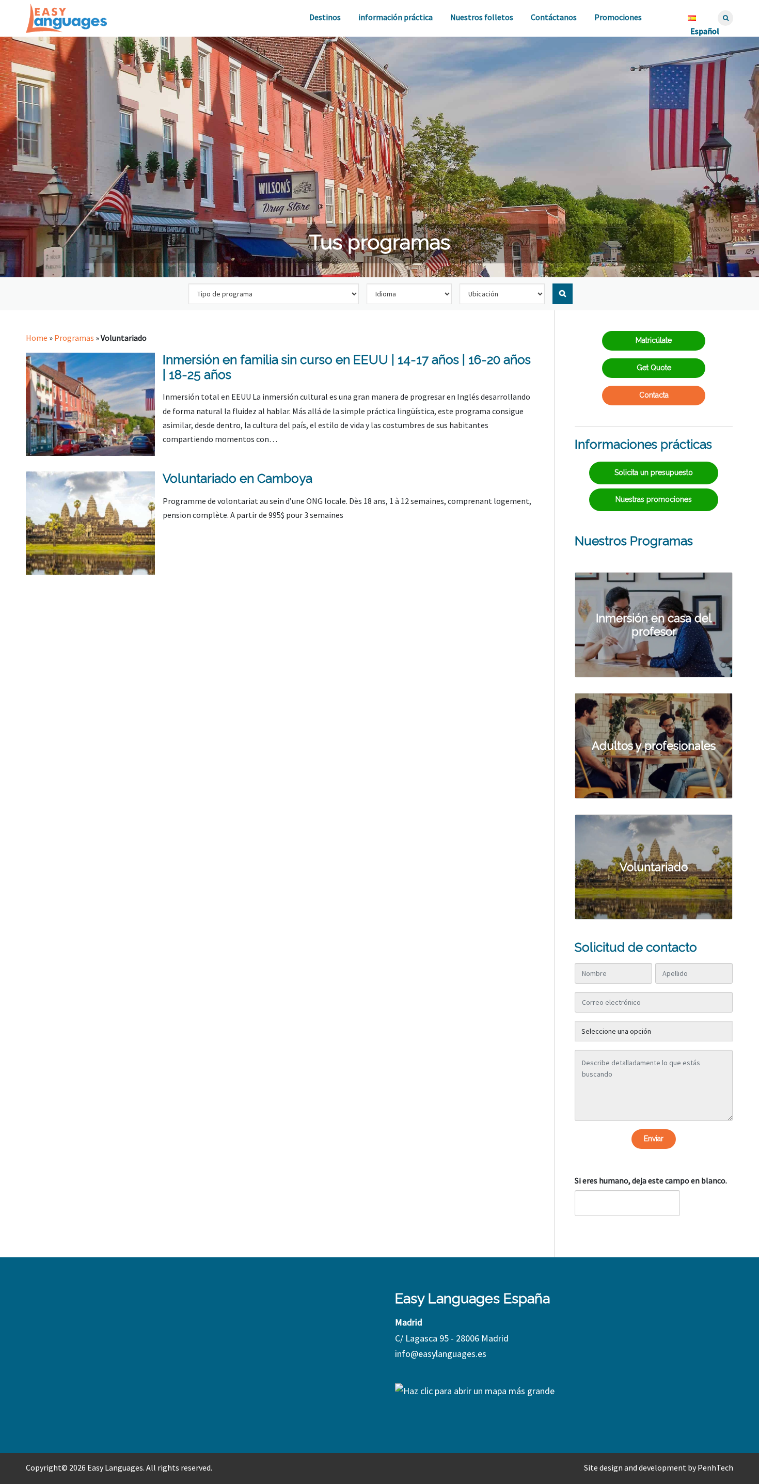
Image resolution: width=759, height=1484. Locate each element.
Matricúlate (654, 340)
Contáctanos (554, 17)
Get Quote (654, 368)
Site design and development (635, 1467)
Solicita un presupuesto (653, 472)
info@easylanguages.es (440, 1354)
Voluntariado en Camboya (237, 478)
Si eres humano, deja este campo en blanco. (651, 1180)
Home (37, 338)
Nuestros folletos (481, 17)
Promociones (618, 17)
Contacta (654, 395)
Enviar (653, 1138)
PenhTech (715, 1467)
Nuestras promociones (653, 499)
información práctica (395, 17)
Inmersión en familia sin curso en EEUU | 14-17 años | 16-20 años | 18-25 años (347, 367)
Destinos (325, 17)
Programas (74, 338)
